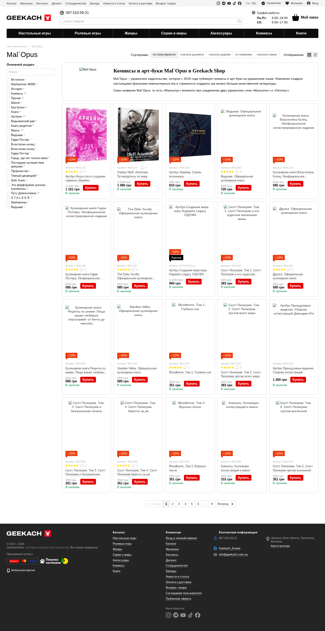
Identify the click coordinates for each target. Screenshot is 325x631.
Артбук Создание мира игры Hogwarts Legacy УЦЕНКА (188, 272)
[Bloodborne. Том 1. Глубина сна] (190, 330)
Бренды (95, 3)
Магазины (26, 3)
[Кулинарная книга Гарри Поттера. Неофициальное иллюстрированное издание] (86, 232)
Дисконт (57, 3)
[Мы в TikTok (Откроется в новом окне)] (234, 3)
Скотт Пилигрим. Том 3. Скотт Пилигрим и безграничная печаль (85, 474)
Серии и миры (174, 33)
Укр (248, 3)
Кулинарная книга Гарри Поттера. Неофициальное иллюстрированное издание (84, 278)
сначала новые (267, 54)
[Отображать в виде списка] (315, 55)
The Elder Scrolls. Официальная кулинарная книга (134, 278)
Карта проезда (280, 546)
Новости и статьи (114, 3)
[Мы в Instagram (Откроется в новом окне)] (218, 3)
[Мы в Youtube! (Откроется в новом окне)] (229, 3)
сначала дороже (220, 54)
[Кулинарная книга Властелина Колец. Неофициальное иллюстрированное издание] (294, 134)
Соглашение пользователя (184, 593)
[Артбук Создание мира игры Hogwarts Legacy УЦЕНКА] (190, 232)
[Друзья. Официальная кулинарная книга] (294, 232)
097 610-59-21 (77, 13)
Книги (301, 33)
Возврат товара (166, 3)
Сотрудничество (75, 3)
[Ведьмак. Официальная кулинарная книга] (242, 134)
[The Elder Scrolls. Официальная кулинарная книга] (138, 232)
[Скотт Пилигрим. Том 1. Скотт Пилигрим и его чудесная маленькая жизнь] (242, 232)
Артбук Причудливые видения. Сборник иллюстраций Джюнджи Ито (293, 372)
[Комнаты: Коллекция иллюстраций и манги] (242, 428)
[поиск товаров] (239, 21)
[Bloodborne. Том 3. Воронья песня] (190, 428)
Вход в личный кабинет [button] (181, 538)
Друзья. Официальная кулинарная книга (288, 276)
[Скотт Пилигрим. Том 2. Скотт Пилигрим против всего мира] (242, 330)
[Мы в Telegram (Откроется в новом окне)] (224, 3)
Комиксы (264, 33)
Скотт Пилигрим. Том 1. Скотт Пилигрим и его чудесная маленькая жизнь (241, 274)
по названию (243, 54)
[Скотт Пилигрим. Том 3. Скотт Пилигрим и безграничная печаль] (86, 428)
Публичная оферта (178, 598)
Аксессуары (221, 33)
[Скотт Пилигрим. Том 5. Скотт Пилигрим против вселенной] (294, 428)
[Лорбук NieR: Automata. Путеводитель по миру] (138, 134)
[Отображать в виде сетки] (309, 55)
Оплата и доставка (140, 3)
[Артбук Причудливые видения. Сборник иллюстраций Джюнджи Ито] (294, 330)
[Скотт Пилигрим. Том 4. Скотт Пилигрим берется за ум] (138, 428)
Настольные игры (35, 33)
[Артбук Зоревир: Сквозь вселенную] (190, 134)
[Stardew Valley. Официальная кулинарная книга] (138, 330)
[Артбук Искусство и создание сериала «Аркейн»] (86, 134)
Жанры (131, 33)
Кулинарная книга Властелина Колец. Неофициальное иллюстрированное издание (293, 176)
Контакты (42, 3)
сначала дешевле (192, 54)
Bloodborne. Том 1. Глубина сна (190, 372)
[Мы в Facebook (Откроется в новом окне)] (239, 3)
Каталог (12, 3)
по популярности (164, 54)
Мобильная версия (23, 570)
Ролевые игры (88, 33)
